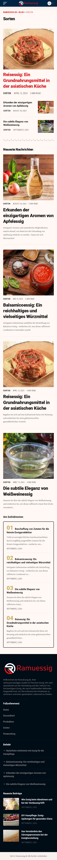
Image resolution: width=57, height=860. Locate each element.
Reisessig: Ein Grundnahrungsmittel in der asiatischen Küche (26, 80)
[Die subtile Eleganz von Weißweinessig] (46, 126)
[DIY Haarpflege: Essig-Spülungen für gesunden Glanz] (11, 820)
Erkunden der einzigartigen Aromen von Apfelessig (28, 215)
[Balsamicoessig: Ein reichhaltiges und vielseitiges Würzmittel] (28, 272)
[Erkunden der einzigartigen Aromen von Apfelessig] (46, 107)
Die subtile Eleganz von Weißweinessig (25, 784)
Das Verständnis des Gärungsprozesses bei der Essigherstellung (34, 834)
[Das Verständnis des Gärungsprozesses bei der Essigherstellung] (11, 836)
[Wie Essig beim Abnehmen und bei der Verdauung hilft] (11, 804)
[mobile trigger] (6, 3)
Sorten (7, 93)
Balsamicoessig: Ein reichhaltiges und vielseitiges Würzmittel (25, 310)
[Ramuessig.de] (28, 3)
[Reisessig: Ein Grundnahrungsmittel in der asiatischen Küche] (28, 49)
